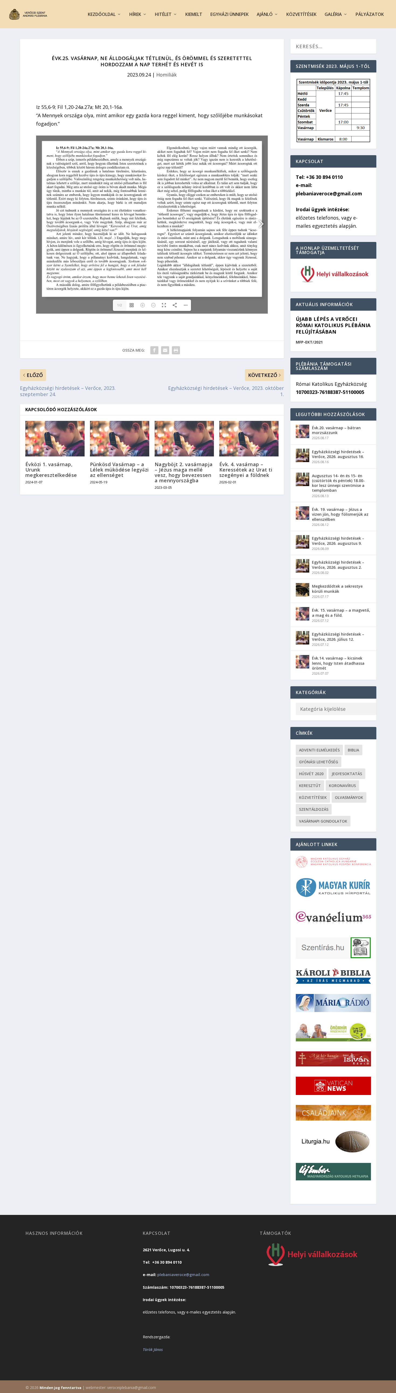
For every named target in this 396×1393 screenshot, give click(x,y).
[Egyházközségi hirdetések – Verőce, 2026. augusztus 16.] (302, 455)
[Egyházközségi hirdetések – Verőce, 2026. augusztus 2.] (302, 566)
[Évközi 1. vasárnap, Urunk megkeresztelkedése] (55, 438)
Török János (153, 1349)
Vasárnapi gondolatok (323, 821)
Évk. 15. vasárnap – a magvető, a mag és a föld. (341, 613)
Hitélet (163, 14)
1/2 (119, 305)
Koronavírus (342, 785)
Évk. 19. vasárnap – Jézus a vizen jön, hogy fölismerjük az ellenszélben (340, 514)
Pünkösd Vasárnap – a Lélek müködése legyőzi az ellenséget (119, 469)
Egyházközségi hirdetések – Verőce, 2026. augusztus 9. (338, 541)
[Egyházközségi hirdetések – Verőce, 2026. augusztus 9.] (302, 542)
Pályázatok (370, 14)
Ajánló (265, 14)
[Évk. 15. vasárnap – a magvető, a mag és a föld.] (302, 614)
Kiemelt (193, 14)
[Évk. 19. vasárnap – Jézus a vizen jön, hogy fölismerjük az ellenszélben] (302, 513)
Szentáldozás (313, 809)
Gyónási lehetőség (318, 761)
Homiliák (166, 74)
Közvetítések (301, 14)
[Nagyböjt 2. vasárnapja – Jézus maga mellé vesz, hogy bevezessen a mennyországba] (184, 438)
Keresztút (310, 785)
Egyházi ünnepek (229, 14)
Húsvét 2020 (311, 773)
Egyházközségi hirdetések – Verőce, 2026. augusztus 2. (338, 565)
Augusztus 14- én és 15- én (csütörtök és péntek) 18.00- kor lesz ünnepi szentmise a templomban (338, 483)
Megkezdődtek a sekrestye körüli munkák (337, 589)
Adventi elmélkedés (319, 750)
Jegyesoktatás (347, 773)
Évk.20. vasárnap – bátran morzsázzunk (336, 430)
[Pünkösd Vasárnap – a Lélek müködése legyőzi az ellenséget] (119, 438)
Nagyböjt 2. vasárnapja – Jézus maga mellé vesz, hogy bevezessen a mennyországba (184, 472)
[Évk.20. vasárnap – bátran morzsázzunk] (302, 431)
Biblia (353, 750)
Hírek (135, 14)
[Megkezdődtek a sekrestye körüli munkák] (302, 590)
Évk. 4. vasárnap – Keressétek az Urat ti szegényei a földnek (246, 469)
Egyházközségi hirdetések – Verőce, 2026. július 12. (338, 637)
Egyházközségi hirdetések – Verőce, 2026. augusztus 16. (338, 454)
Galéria (333, 14)
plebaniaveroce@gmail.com (183, 1274)
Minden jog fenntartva (60, 1387)
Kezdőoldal (102, 14)
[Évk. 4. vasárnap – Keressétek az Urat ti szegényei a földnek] (249, 438)
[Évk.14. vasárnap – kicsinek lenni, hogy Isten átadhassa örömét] (302, 661)
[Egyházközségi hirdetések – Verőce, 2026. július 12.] (302, 637)
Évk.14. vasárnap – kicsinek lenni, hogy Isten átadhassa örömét (338, 663)
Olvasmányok (349, 797)
